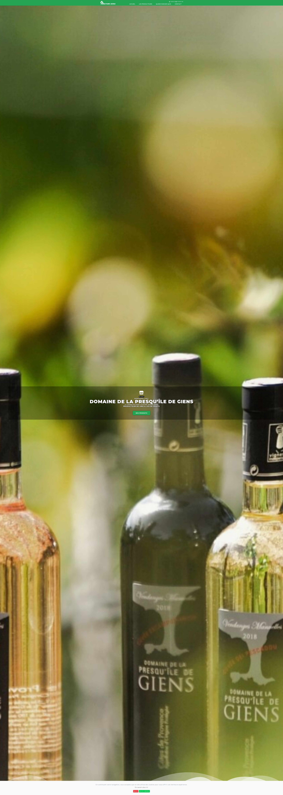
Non (136, 791)
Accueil (132, 4)
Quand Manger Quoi (163, 4)
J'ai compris (145, 791)
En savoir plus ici (141, 787)
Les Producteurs (145, 4)
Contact (178, 4)
